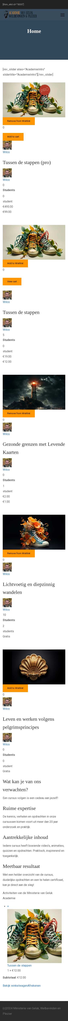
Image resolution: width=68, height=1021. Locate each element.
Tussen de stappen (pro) (27, 162)
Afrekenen (34, 985)
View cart (12, 281)
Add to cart (13, 136)
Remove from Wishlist (18, 121)
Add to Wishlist (15, 263)
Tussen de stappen (21, 312)
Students (9, 190)
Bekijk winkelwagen (15, 985)
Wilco (6, 152)
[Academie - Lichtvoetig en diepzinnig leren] (20, 14)
